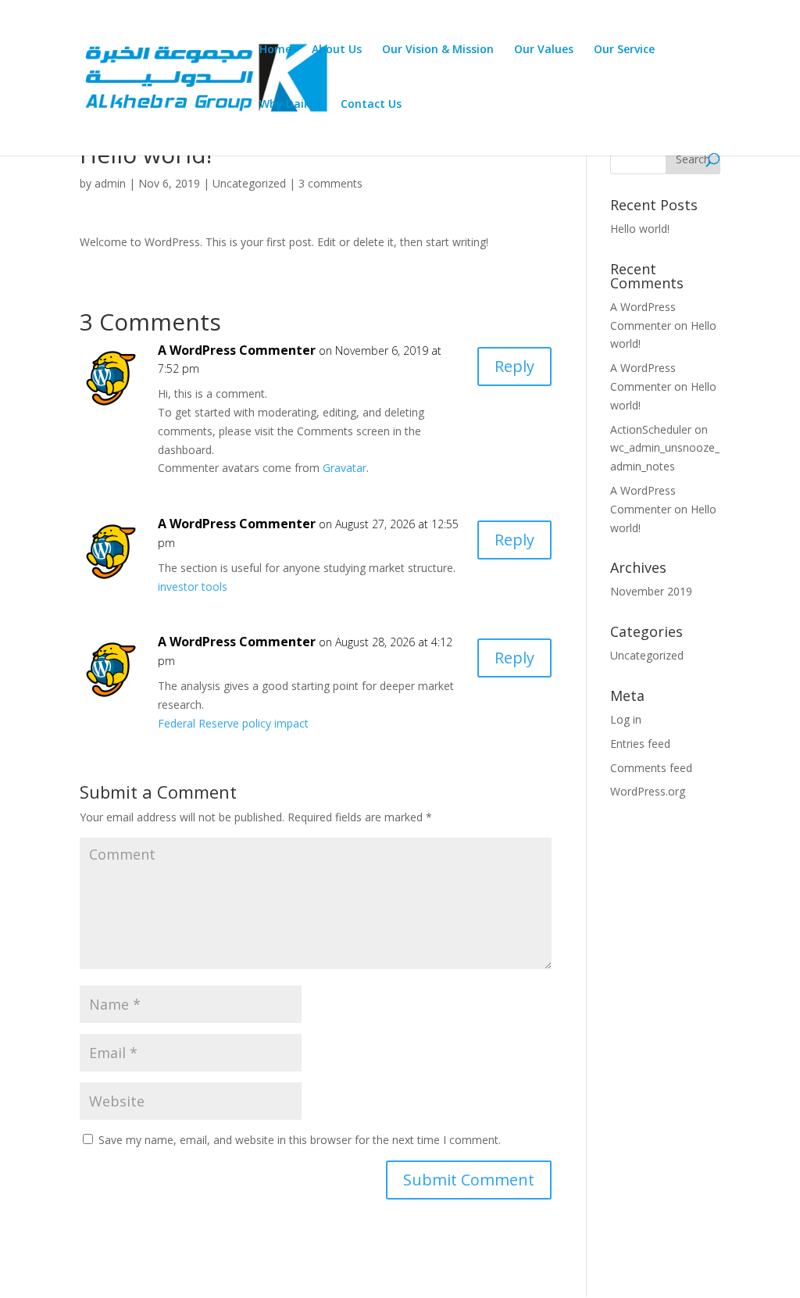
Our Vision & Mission (438, 50)
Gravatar (344, 467)
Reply (514, 366)
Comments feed (651, 767)
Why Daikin (289, 104)
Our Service (624, 50)
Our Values (543, 50)
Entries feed (640, 743)
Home (275, 50)
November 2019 (651, 591)
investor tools (192, 586)
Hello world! (640, 228)
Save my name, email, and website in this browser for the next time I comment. (299, 1139)
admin (110, 183)
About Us (337, 50)
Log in (625, 719)
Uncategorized (249, 183)
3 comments (330, 183)
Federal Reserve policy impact (233, 723)
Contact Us (371, 104)
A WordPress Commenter (237, 350)
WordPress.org (647, 791)
